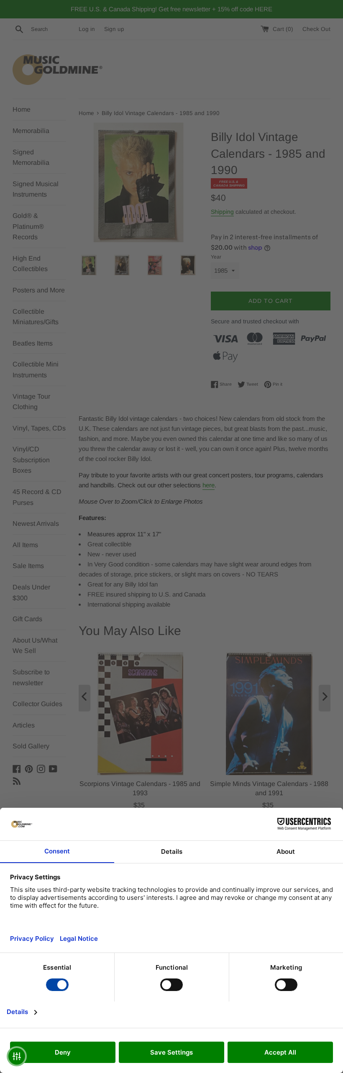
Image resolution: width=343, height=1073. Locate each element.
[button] (17, 1056)
